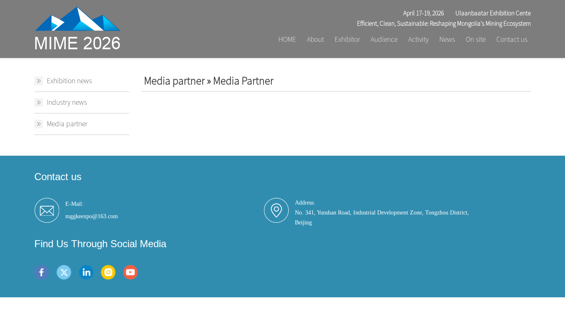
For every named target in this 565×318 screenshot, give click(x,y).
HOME (287, 39)
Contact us (511, 39)
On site (476, 39)
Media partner (67, 123)
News (447, 39)
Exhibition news (69, 80)
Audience (384, 39)
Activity (418, 39)
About (315, 39)
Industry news (67, 102)
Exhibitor (347, 39)
